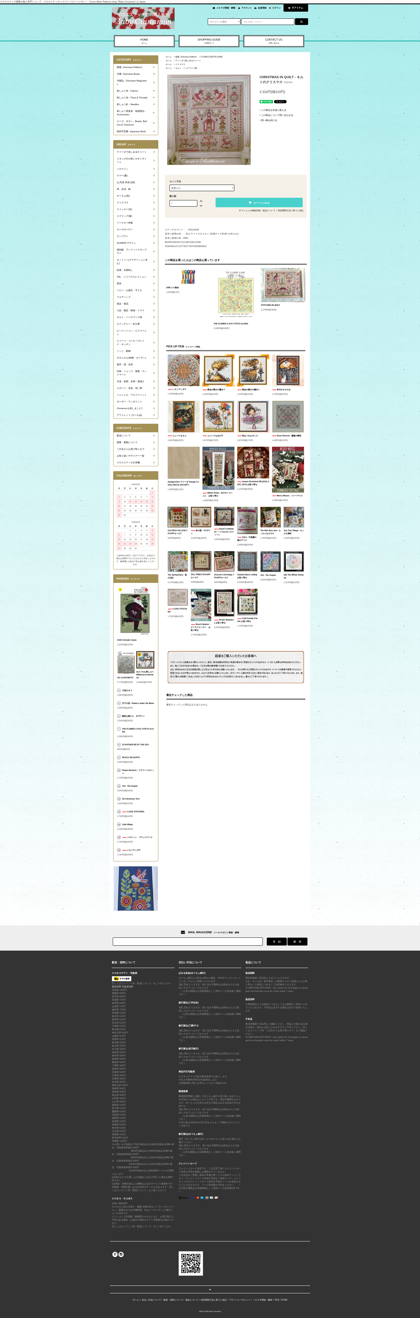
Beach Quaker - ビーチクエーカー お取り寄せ (200, 627)
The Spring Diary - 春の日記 (177, 576)
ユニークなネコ (179, 436)
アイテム (297, 7)
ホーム (169, 57)
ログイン (276, 8)
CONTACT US (273, 41)
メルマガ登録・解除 (225, 8)
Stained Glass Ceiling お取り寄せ (247, 576)
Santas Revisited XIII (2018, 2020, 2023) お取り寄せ (253, 483)
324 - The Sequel (270, 575)
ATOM (284, 1300)
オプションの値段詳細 (249, 210)
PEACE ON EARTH (131, 757)
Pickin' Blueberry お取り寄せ (224, 621)
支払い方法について (151, 1300)
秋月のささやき (284, 389)
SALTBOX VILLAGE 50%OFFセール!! (177, 532)
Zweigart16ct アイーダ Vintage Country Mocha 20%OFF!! (183, 483)
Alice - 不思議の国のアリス (246, 538)
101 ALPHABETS (125, 677)
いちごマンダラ (179, 389)
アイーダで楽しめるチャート (188, 60)
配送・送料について (173, 1300)
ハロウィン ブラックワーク (140, 837)
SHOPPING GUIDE (209, 41)
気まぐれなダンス (250, 436)
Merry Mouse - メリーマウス (290, 496)
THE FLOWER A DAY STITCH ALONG (231, 324)
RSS (277, 1300)
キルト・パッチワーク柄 (186, 68)
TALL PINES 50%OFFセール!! (200, 576)
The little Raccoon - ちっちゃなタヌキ (270, 532)
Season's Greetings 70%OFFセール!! (224, 576)
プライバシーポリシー (239, 1300)
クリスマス (180, 64)
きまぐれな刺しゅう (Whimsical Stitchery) (145, 675)
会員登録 (262, 8)
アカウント (246, 8)
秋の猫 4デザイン (201, 532)
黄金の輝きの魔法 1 (251, 389)
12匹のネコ (127, 690)
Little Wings (128, 824)
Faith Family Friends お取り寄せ (247, 619)
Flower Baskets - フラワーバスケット (138, 771)
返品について (269, 210)
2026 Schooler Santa (126, 640)
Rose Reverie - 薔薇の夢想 (290, 436)
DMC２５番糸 (172, 287)
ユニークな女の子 (215, 436)
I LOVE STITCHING (177, 610)
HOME (144, 41)
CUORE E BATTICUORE (212, 57)
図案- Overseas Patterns (186, 57)
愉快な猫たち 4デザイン (133, 716)
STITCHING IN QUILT (270, 305)
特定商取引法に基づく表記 (291, 210)
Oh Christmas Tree (132, 799)
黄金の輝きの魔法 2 (216, 389)
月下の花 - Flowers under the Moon (138, 703)
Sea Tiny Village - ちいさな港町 (294, 532)
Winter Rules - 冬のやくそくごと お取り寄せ (217, 494)
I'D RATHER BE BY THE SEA (136, 744)
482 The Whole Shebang (294, 576)
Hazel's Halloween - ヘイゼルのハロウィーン (224, 532)
